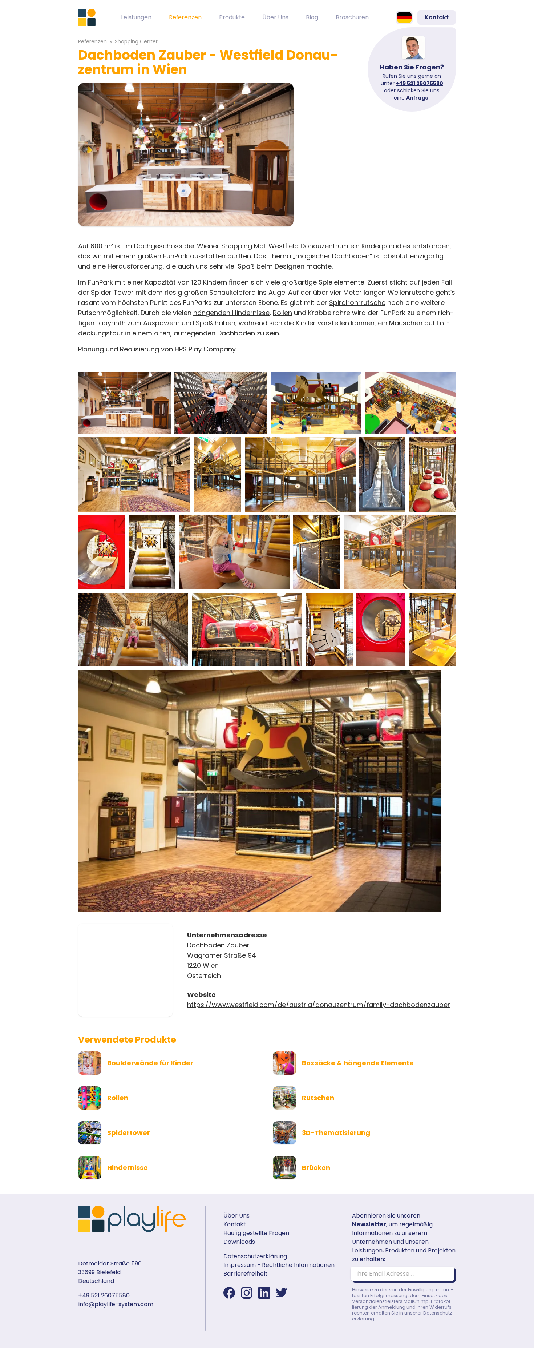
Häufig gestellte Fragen (256, 1233)
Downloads (239, 1242)
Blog (312, 17)
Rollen (282, 312)
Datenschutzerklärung (255, 1256)
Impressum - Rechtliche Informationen (279, 1265)
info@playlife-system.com (115, 1304)
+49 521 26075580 (419, 83)
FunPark (100, 282)
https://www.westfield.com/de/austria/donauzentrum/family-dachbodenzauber (318, 1004)
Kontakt (437, 17)
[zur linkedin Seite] (264, 1293)
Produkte (232, 17)
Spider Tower (112, 292)
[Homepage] (87, 17)
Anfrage (417, 97)
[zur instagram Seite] (246, 1293)
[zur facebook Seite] (229, 1293)
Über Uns (275, 17)
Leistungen (136, 17)
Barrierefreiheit (245, 1273)
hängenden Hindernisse (231, 312)
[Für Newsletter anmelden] (446, 1273)
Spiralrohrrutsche (357, 302)
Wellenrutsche (411, 292)
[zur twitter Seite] (281, 1293)
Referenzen (185, 17)
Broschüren (352, 17)
